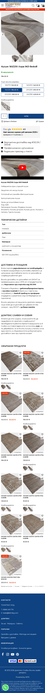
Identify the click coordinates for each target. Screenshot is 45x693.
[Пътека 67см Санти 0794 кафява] (8, 387)
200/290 (12, 94)
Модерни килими (25, 207)
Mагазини (11, 624)
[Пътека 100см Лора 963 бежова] (5, 105)
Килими (14, 207)
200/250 (33, 90)
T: (1, 610)
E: (2, 613)
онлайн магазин (13, 683)
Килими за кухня (16, 210)
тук (37, 326)
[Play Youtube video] (22, 167)
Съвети (19, 624)
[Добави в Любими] (20, 352)
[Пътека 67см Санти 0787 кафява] (30, 427)
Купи (26, 116)
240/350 (33, 94)
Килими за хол (29, 210)
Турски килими (14, 212)
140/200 (33, 85)
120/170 (11, 85)
